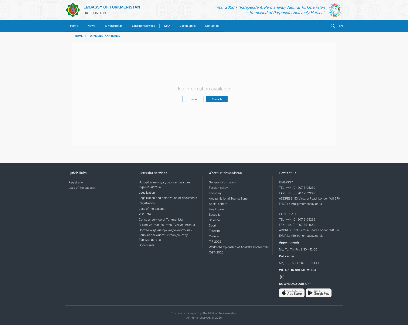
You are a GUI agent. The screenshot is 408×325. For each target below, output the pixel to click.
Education (215, 214)
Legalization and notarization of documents (168, 198)
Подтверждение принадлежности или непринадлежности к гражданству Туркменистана (165, 234)
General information (222, 182)
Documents (146, 245)
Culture (214, 236)
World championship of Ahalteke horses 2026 (239, 247)
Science (214, 220)
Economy (215, 193)
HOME (79, 35)
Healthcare (216, 209)
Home (74, 25)
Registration (77, 182)
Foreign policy (218, 187)
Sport (212, 225)
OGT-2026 (216, 252)
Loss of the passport (82, 187)
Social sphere (218, 203)
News (91, 25)
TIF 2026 (215, 241)
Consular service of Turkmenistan (161, 219)
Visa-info (145, 214)
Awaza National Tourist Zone (228, 198)
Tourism (214, 230)
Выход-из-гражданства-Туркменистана (167, 225)
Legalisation (147, 192)
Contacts (217, 99)
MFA (167, 25)
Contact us (212, 25)
